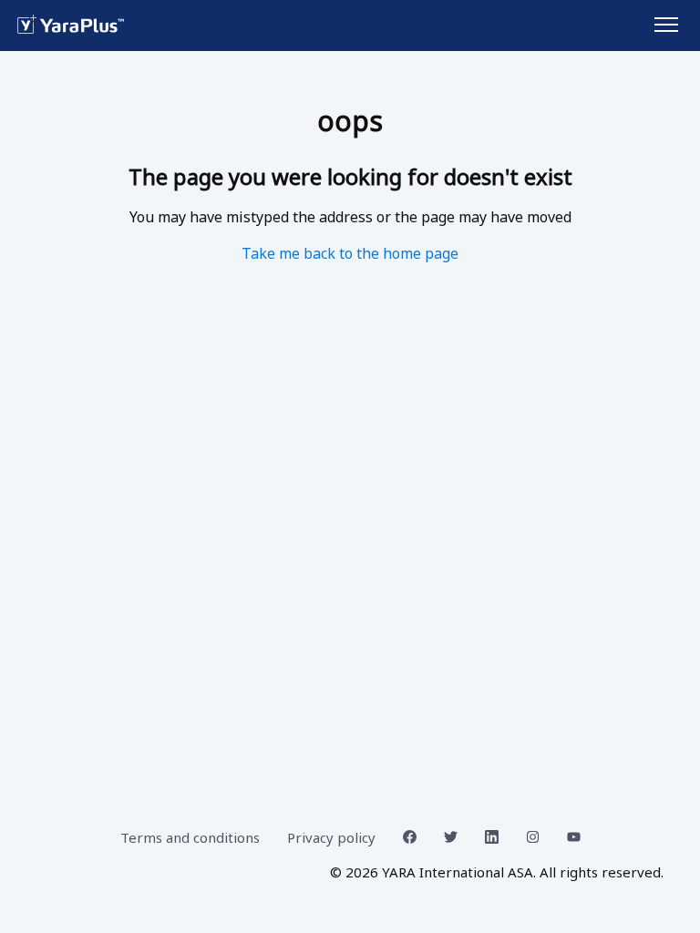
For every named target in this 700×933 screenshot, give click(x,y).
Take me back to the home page (350, 253)
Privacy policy (331, 837)
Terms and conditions (190, 837)
